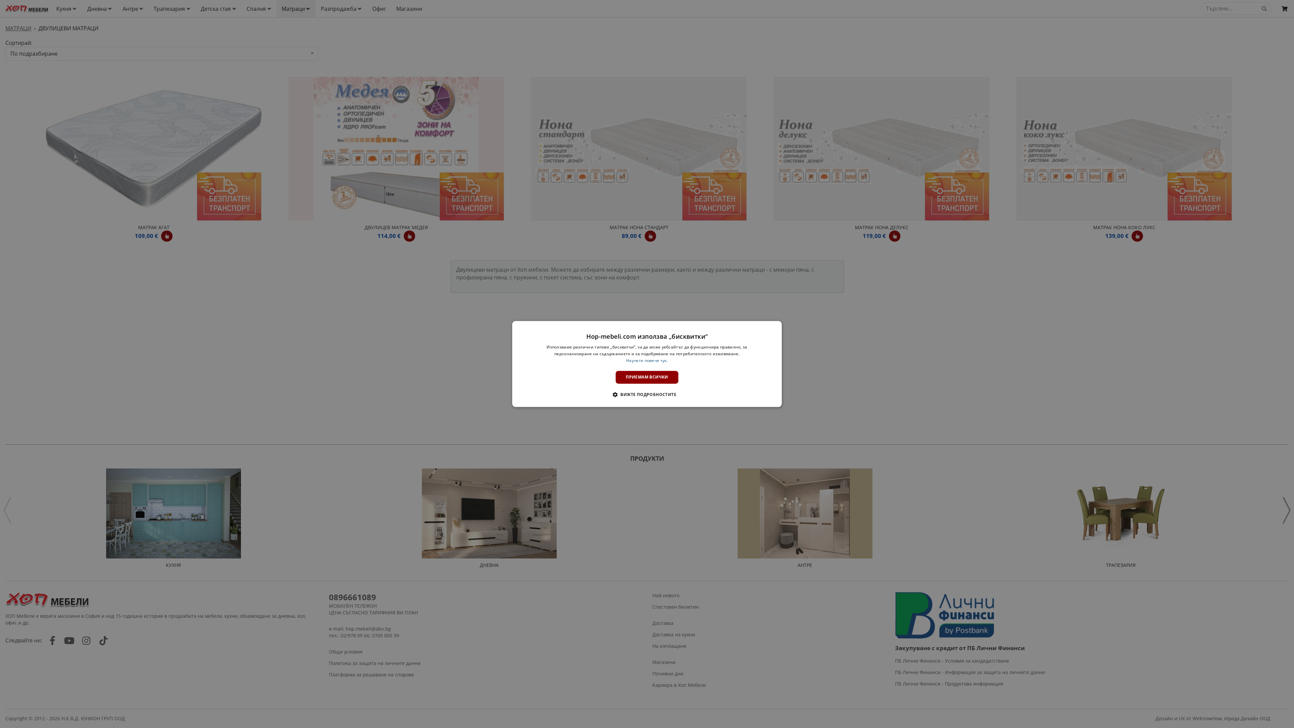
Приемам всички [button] (647, 377)
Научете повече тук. (647, 360)
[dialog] (647, 364)
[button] (647, 395)
